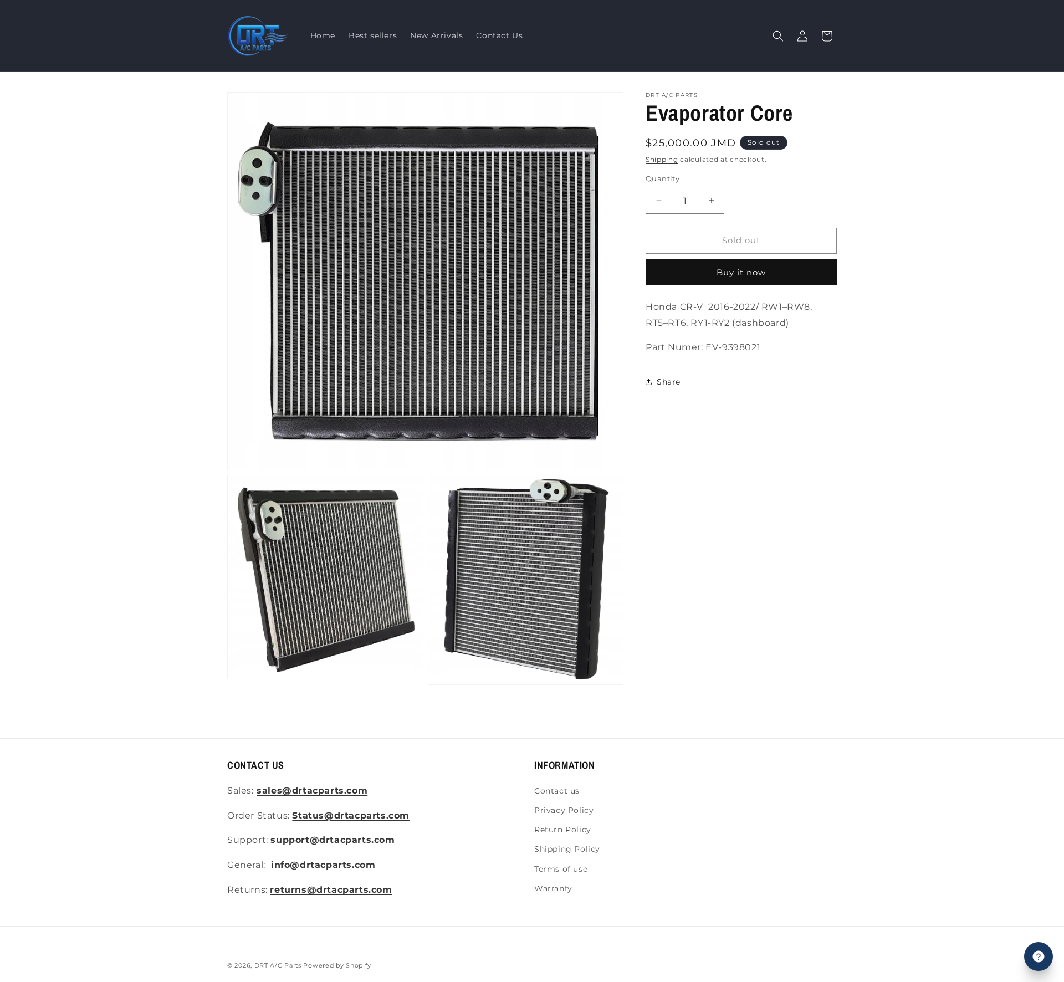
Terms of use (560, 869)
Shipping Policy (567, 849)
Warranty (553, 888)
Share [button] (669, 382)
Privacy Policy (564, 810)
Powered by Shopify (337, 965)
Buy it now (741, 272)
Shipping (662, 159)
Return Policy (562, 830)
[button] (778, 36)
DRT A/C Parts (277, 965)
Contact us (557, 791)
